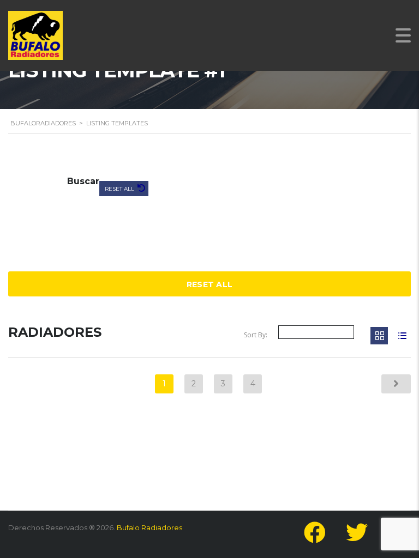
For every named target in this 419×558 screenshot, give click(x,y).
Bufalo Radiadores (149, 527)
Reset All (120, 188)
